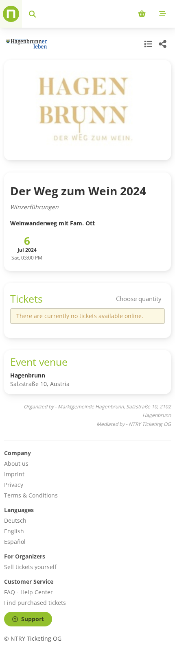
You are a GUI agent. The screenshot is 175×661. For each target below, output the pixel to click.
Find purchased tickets (35, 602)
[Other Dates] (147, 44)
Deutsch (15, 520)
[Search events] (32, 14)
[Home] (11, 14)
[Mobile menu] (162, 14)
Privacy (13, 485)
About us (16, 463)
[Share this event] (163, 44)
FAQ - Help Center (28, 592)
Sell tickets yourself (30, 567)
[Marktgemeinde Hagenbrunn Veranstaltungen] (25, 44)
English (14, 531)
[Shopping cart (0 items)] (141, 14)
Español (15, 541)
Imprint (14, 474)
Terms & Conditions (31, 495)
